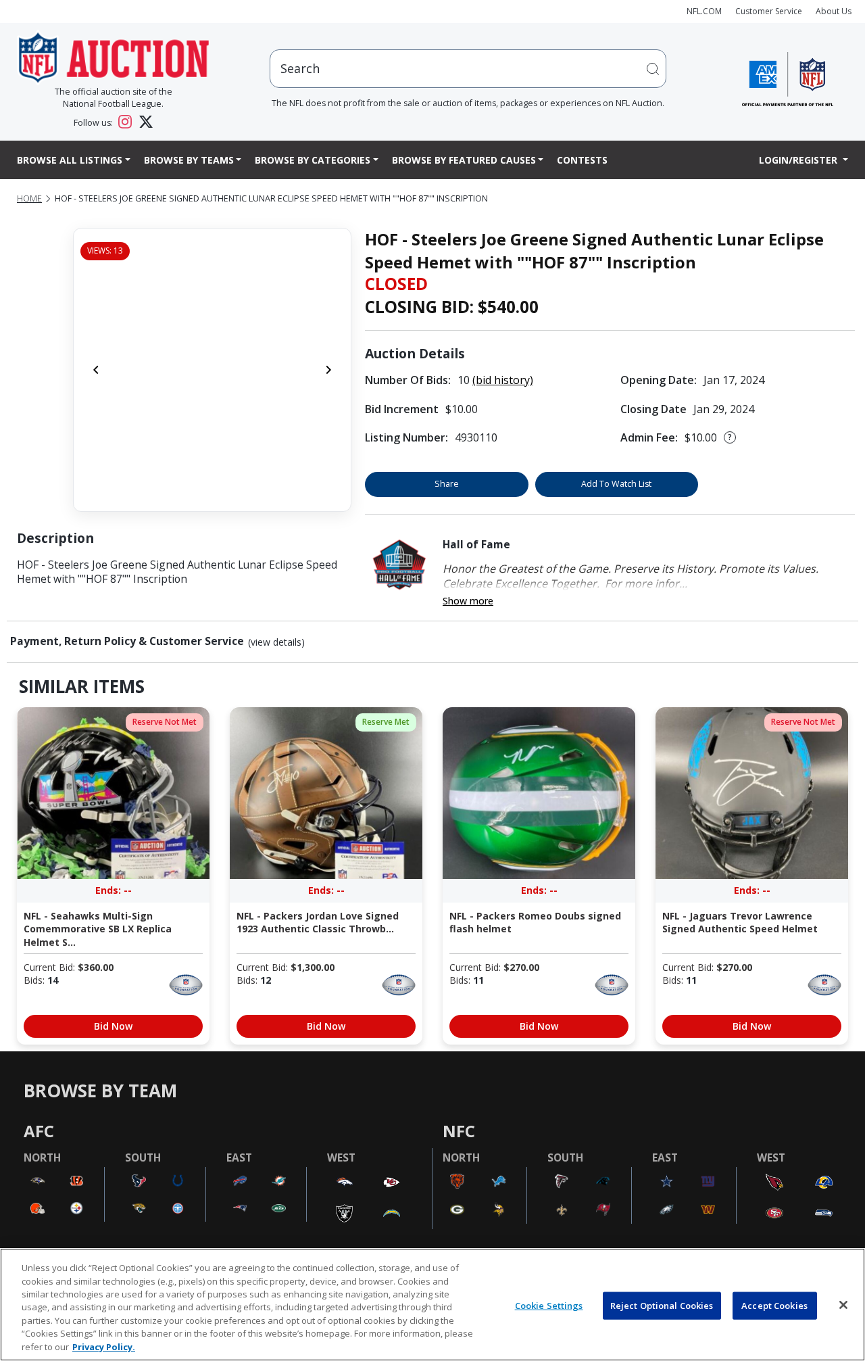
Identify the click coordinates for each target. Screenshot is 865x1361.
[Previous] (96, 370)
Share (447, 484)
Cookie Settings (549, 1305)
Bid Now (113, 1026)
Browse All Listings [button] (69, 159)
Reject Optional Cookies (662, 1305)
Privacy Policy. (103, 1347)
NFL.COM (704, 11)
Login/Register (799, 159)
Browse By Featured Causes (464, 159)
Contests (582, 159)
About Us (833, 11)
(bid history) (502, 380)
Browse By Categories (312, 159)
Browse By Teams (189, 159)
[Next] (328, 370)
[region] (432, 1304)
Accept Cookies (774, 1305)
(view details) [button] (276, 642)
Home (29, 198)
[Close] (843, 1305)
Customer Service (768, 11)
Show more (468, 600)
